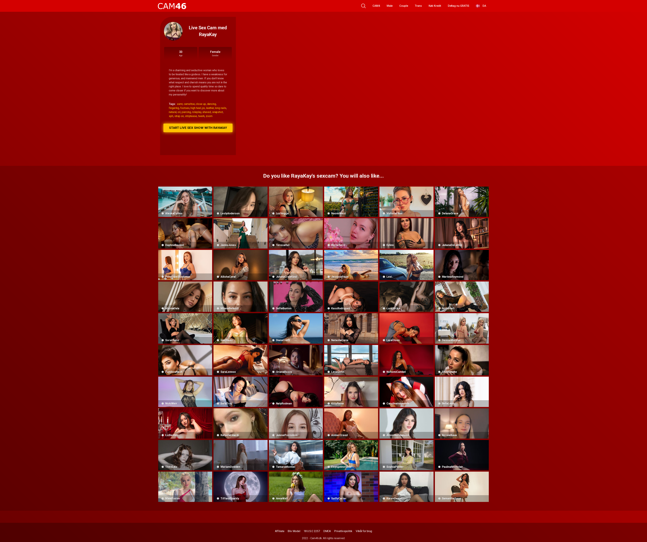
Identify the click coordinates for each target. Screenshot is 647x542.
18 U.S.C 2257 (312, 531)
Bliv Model (294, 531)
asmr (180, 104)
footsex (184, 108)
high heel (196, 108)
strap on (179, 116)
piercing (186, 112)
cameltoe (189, 104)
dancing (211, 104)
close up (201, 104)
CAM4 (376, 5)
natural (172, 112)
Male (390, 5)
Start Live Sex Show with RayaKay (198, 128)
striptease (191, 116)
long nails (220, 108)
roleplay (196, 112)
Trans (418, 5)
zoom (209, 116)
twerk (201, 116)
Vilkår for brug (364, 531)
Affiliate (279, 531)
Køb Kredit (435, 5)
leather (210, 108)
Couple (403, 5)
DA (483, 5)
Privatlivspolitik (343, 531)
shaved (206, 112)
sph (171, 116)
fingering (174, 108)
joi (203, 108)
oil (179, 112)
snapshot (217, 112)
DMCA (327, 531)
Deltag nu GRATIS (458, 5)
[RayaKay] (173, 31)
